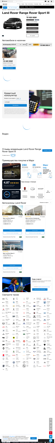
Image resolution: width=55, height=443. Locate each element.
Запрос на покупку (32, 24)
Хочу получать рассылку (40, 289)
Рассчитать (15, 105)
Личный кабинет (16, 442)
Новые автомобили (11, 9)
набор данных (12, 436)
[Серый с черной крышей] (3, 59)
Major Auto (4, 9)
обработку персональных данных (44, 286)
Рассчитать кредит (32, 31)
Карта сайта (40, 442)
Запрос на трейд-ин (32, 28)
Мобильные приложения (25, 442)
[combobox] (18, 98)
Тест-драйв (32, 35)
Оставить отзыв (47, 150)
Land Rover (18, 9)
